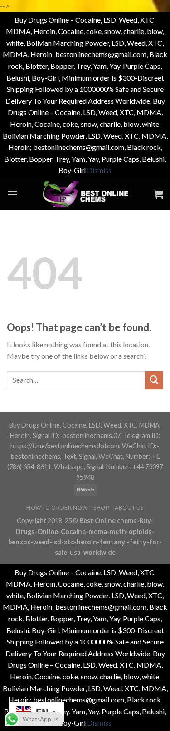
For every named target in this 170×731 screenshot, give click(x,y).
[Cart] (158, 194)
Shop (101, 507)
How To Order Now (57, 507)
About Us (129, 507)
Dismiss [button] (99, 170)
